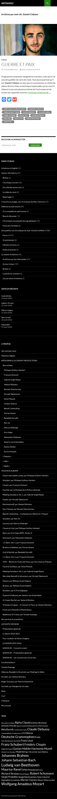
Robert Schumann (42, 773)
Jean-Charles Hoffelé (30, 70)
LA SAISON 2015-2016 (12, 643)
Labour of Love (7, 303)
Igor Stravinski (31, 752)
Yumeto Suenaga (8, 667)
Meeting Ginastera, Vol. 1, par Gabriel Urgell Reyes (23, 495)
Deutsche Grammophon (17, 737)
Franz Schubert (12, 744)
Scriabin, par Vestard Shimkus (13, 677)
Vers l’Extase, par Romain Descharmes (18, 509)
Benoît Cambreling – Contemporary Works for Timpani (25, 514)
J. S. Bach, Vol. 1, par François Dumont (18, 542)
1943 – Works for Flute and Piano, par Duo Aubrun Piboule (27, 562)
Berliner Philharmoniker (40, 726)
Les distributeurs (8, 662)
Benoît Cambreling (11, 408)
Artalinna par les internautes (14, 259)
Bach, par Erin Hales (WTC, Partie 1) (17, 533)
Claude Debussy (29, 112)
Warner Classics (29, 779)
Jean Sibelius (43, 752)
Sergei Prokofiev (33, 118)
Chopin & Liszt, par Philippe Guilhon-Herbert (21, 528)
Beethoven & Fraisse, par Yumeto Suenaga (20, 614)
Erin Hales (8, 432)
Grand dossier (8, 240)
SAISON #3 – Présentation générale (17, 653)
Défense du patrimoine (10, 206)
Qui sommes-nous (8, 351)
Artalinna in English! (9, 168)
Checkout (5, 701)
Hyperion (20, 751)
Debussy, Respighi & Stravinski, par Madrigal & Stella (22, 672)
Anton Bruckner (39, 722)
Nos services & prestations (12, 619)
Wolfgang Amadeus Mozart (22, 784)
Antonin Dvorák (8, 725)
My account (6, 705)
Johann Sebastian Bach (18, 760)
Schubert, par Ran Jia (11, 518)
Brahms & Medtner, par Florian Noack (18, 547)
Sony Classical (43, 777)
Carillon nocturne (11, 112)
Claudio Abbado (6, 733)
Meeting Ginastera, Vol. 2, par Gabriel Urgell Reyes (23, 571)
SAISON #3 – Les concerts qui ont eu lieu (19, 657)
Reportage (7, 197)
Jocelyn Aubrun (10, 403)
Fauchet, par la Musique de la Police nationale (21, 490)
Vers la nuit (6, 317)
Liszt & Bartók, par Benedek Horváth (17, 552)
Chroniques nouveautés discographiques (19, 221)
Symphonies (15, 780)
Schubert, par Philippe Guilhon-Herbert (19, 480)
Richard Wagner (24, 774)
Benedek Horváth (11, 418)
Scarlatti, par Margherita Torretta (15, 686)
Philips (40, 770)
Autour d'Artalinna (9, 173)
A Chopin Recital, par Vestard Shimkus (18, 600)
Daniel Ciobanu (10, 115)
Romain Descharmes (12, 389)
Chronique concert (10, 182)
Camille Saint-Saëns (20, 730)
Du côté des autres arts (12, 187)
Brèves (5, 178)
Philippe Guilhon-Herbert (14, 370)
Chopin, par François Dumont (15, 485)
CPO (23, 733)
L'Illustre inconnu (10, 245)
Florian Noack (10, 413)
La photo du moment (11, 273)
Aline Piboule (9, 399)
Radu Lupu (18, 118)
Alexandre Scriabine (7, 723)
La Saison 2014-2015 (11, 633)
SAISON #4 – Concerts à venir (15, 648)
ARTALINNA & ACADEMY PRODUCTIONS (19, 360)
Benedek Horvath (36, 109)
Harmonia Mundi (41, 748)
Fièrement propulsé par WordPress (13, 796)
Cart (3, 696)
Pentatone (33, 769)
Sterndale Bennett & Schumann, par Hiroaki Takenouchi (25, 576)
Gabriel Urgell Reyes (12, 380)
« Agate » (6, 466)
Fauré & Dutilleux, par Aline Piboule (17, 566)
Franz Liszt (23, 115)
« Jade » (6, 461)
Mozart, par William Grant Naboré (17, 581)
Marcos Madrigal (11, 427)
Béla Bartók (7, 729)
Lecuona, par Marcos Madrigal (15, 523)
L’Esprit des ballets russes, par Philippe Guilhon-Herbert (25, 475)
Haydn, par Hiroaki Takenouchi (15, 499)
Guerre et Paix (18, 64)
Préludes (7, 118)
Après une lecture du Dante (14, 109)
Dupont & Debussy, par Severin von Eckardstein (22, 595)
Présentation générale (12, 629)
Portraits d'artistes (10, 226)
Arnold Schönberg (26, 726)
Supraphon (6, 780)
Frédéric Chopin (35, 744)
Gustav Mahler (22, 748)
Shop (3, 691)
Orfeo (25, 769)
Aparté (18, 726)
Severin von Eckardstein (14, 442)
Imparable (5, 324)
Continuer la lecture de (39, 92)
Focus (4, 60)
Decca (29, 732)
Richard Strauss (10, 773)
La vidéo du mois (9, 192)
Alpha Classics (23, 722)
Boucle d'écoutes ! (10, 216)
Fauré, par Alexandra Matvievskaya (17, 610)
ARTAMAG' (7, 3)
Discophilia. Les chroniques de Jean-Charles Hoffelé (22, 230)
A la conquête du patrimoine (14, 211)
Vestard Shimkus (11, 384)
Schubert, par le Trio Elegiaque (15, 590)
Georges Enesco (38, 115)
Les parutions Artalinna (12, 278)
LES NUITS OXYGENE (10, 624)
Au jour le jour (9, 264)
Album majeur (7, 310)
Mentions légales (8, 356)
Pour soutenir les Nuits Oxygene (16, 638)
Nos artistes (7, 365)
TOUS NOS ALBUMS (9, 471)
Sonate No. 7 (8, 122)
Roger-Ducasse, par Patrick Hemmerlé (17, 681)
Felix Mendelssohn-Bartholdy (10, 741)
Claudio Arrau (45, 112)
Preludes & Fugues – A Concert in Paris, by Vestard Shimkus (27, 605)
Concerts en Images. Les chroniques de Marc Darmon (23, 202)
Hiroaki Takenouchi (12, 394)
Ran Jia (7, 423)
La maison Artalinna (9, 254)
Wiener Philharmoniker (46, 780)
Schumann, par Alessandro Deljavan (17, 538)
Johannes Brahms (15, 755)
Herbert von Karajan (8, 752)
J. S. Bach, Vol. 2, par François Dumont (18, 557)
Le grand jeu (6, 296)
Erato (37, 737)
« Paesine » (7, 456)
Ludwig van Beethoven (20, 765)
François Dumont (11, 375)
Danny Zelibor (10, 447)
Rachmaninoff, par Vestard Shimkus (17, 504)
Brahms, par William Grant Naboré (17, 586)
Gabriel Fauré (7, 749)
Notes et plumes (9, 249)
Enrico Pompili (10, 451)
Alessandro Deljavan (12, 437)
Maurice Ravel (11, 769)
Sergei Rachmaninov (27, 777)
